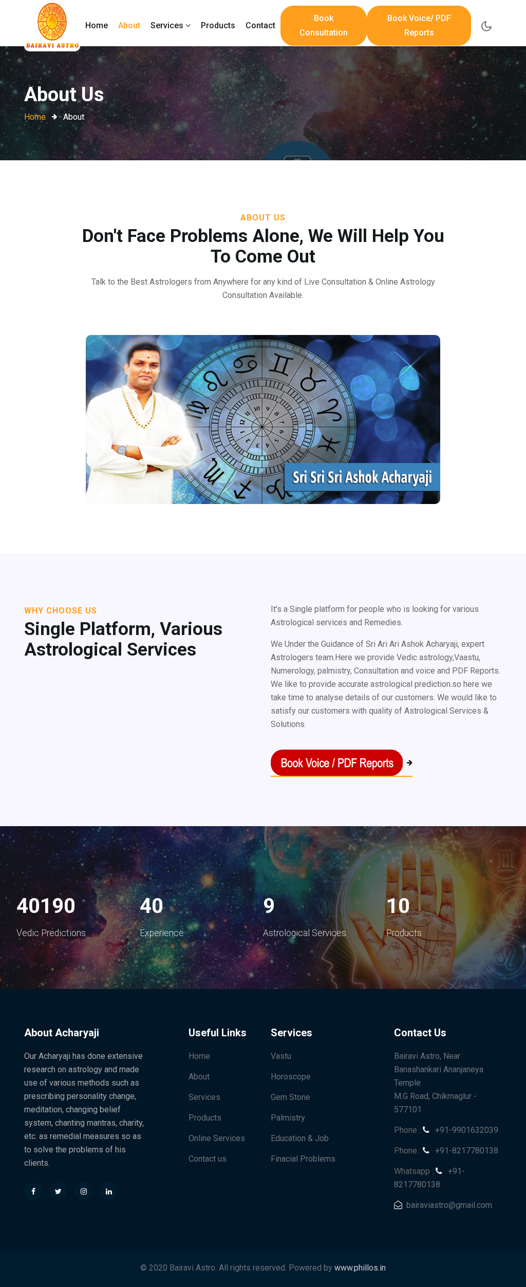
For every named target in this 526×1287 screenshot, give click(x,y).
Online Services (217, 1138)
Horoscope (291, 1076)
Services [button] (168, 25)
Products (218, 25)
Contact (260, 25)
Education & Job (300, 1138)
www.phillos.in (360, 1268)
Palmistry (288, 1118)
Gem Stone (290, 1097)
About (129, 25)
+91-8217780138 (465, 1150)
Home (96, 25)
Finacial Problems (303, 1159)
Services (204, 1097)
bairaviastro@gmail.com (449, 1205)
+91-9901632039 (465, 1130)
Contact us (208, 1159)
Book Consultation (323, 25)
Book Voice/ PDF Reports (419, 25)
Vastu (281, 1056)
